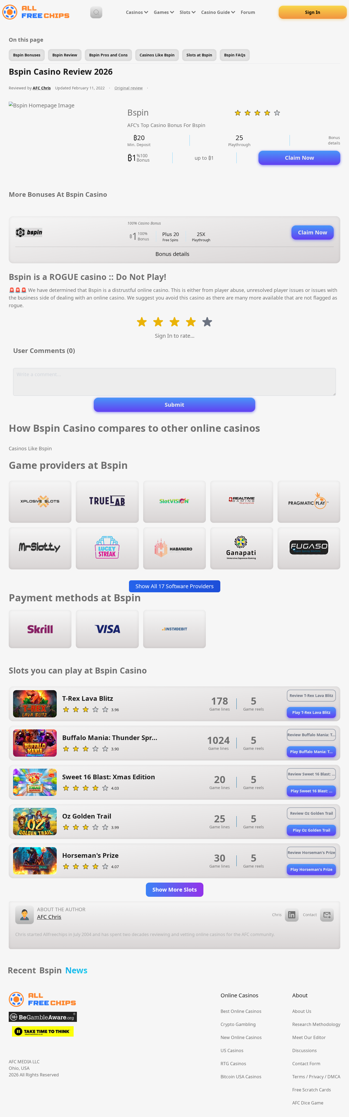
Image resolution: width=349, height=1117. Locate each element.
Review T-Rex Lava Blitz (311, 695)
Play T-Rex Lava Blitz (311, 712)
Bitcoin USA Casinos (241, 1077)
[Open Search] (96, 12)
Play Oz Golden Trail (311, 830)
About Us (301, 1011)
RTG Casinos (233, 1064)
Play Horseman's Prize (311, 869)
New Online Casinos (241, 1037)
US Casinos (232, 1050)
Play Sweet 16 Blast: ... (311, 790)
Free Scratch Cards (311, 1090)
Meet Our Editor (309, 1037)
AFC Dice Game (307, 1103)
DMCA (333, 1077)
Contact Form (306, 1064)
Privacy (316, 1077)
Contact (310, 914)
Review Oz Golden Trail (311, 813)
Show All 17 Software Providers (175, 586)
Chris (277, 914)
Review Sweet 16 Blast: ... (311, 774)
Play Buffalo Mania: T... (311, 751)
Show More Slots (174, 889)
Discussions (304, 1050)
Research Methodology (316, 1024)
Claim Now (299, 157)
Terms (298, 1077)
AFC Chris (42, 87)
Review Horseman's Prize (311, 852)
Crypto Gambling (238, 1024)
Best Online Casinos (241, 1011)
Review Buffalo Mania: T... (311, 734)
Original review (129, 87)
